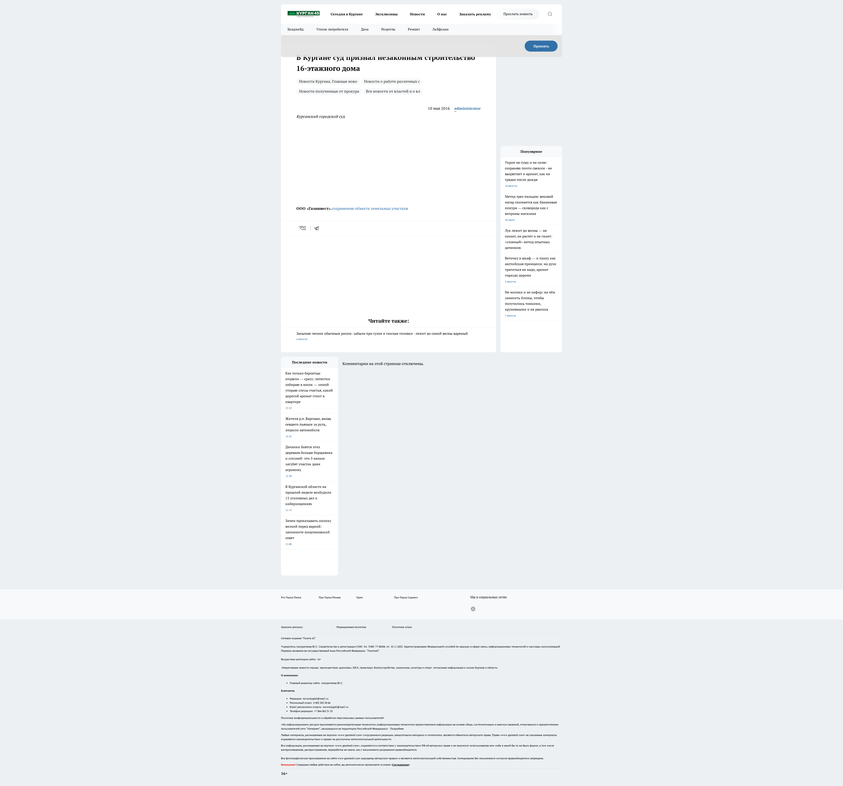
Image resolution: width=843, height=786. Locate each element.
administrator (467, 108)
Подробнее (397, 728)
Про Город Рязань (330, 597)
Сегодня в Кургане (347, 14)
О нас (442, 14)
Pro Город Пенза (291, 597)
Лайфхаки (440, 29)
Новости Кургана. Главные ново (328, 81)
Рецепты (388, 29)
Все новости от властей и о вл (393, 91)
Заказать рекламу (475, 14)
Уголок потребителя (332, 29)
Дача (365, 29)
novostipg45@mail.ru (315, 698)
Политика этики (402, 627)
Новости (417, 14)
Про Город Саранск (406, 597)
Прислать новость (518, 14)
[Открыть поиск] (550, 14)
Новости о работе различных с (392, 81)
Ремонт (414, 29)
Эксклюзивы (386, 14)
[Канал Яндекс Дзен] (473, 609)
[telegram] (318, 228)
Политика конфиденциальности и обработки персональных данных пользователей (332, 717)
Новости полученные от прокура (329, 91)
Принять (541, 46)
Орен (359, 597)
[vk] (303, 228)
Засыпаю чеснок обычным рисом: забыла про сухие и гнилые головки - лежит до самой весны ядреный (382, 336)
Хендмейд (295, 29)
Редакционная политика (351, 627)
